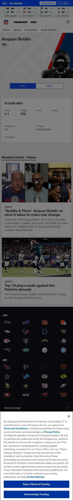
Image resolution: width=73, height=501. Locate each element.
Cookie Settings (35, 476)
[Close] (69, 416)
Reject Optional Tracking (36, 484)
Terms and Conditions (16, 428)
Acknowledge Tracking (36, 494)
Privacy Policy (52, 432)
